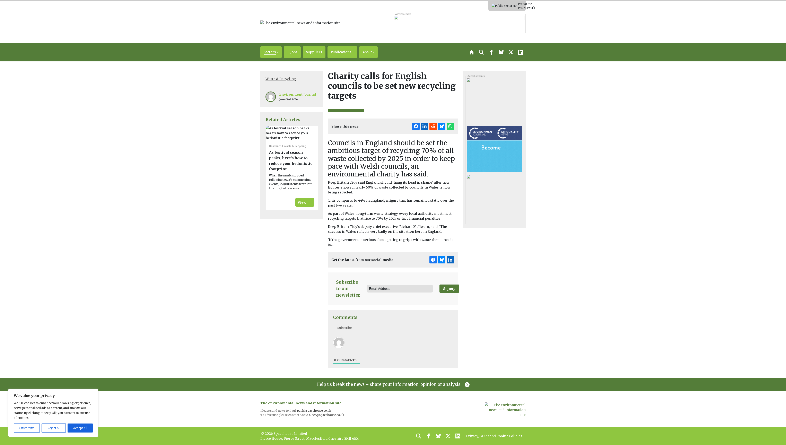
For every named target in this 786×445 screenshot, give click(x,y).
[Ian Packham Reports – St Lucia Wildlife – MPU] (494, 101)
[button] (271, 52)
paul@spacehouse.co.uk (314, 410)
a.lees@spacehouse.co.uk (326, 415)
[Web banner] (459, 23)
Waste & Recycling (280, 79)
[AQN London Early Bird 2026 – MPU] (494, 197)
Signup (449, 289)
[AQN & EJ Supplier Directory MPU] (494, 149)
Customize (26, 428)
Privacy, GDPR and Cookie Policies (494, 436)
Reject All (53, 428)
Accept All (80, 428)
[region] (53, 413)
